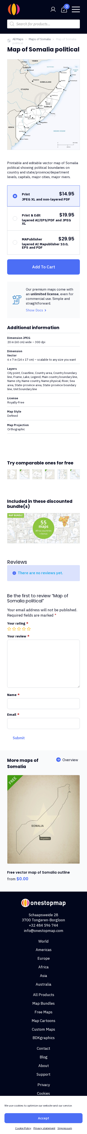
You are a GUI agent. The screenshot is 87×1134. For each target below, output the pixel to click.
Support (43, 1074)
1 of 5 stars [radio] (9, 629)
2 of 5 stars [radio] (14, 629)
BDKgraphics (44, 1037)
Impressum (65, 1128)
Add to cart (43, 266)
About (43, 1065)
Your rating (17, 623)
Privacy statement (44, 1128)
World (43, 941)
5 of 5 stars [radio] (29, 629)
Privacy (43, 1084)
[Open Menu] (76, 9)
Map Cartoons (43, 1020)
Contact (43, 1048)
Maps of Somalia (40, 39)
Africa (43, 967)
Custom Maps (43, 1029)
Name (13, 694)
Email (13, 714)
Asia (43, 975)
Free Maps (43, 1012)
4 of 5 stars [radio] (24, 629)
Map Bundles (43, 1003)
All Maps (17, 39)
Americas (44, 949)
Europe (43, 958)
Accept (43, 1118)
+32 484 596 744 (43, 925)
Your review (18, 636)
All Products (43, 994)
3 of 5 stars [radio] (19, 629)
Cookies (43, 1093)
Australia (43, 984)
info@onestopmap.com (43, 930)
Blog (44, 1057)
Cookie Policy (23, 1128)
